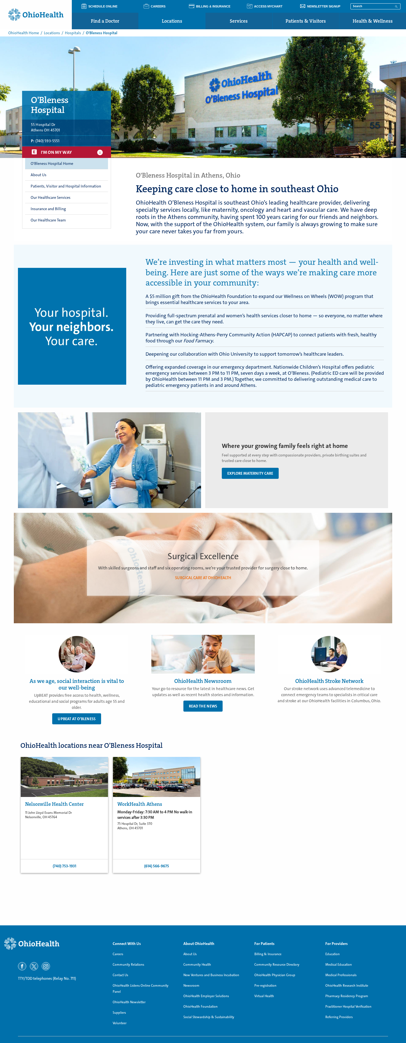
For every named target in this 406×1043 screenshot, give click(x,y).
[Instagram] (46, 966)
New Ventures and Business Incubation (211, 975)
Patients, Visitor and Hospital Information (66, 186)
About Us (190, 954)
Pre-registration (265, 985)
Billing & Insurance (267, 954)
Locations (172, 21)
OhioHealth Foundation (200, 1006)
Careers (118, 954)
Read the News (203, 706)
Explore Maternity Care (250, 473)
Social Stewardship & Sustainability (208, 1017)
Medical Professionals (341, 975)
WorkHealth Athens (139, 804)
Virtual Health (264, 996)
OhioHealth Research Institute (346, 985)
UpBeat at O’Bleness (77, 718)
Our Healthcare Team (48, 220)
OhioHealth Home (23, 32)
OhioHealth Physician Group (274, 975)
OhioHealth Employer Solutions (206, 996)
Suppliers (119, 1012)
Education (332, 954)
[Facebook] (22, 966)
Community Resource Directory (276, 964)
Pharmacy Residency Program (346, 996)
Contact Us (120, 975)
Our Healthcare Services (50, 197)
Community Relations (128, 964)
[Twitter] (34, 966)
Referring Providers (339, 1017)
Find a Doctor (105, 21)
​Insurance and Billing (48, 208)
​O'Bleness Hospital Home (52, 163)
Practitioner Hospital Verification (348, 1006)
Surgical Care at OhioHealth (203, 577)
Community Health (197, 964)
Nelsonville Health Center (54, 804)
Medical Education (338, 964)
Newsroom (191, 985)
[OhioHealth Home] (54, 943)
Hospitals (73, 32)
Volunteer (119, 1023)
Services (239, 21)
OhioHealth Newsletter (129, 1002)
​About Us (38, 174)
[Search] (396, 6)
